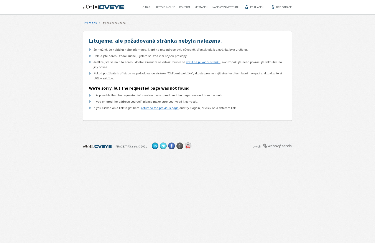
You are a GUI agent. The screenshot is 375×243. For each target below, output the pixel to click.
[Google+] (179, 145)
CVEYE (94, 6)
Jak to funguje (164, 7)
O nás (146, 7)
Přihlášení (257, 7)
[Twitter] (163, 145)
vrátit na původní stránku (203, 62)
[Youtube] (188, 145)
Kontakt (184, 7)
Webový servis (271, 145)
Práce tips (90, 23)
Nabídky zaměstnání (225, 7)
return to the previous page (160, 108)
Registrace (284, 7)
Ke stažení (201, 7)
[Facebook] (171, 145)
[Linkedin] (155, 145)
